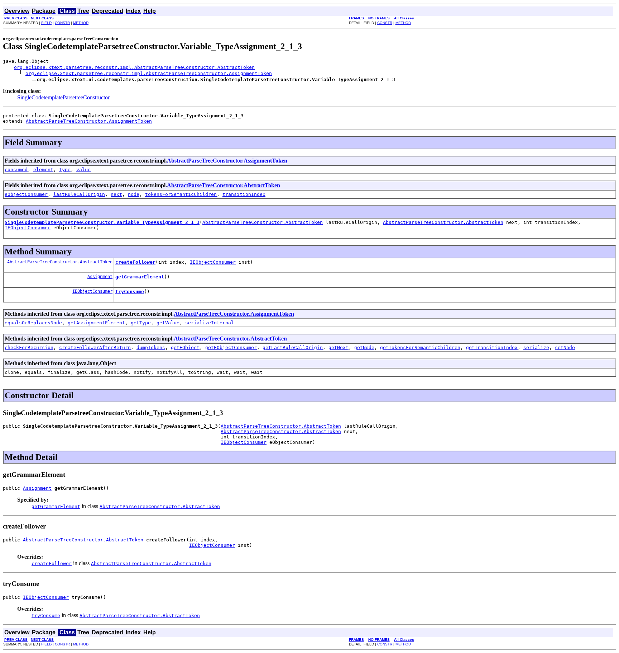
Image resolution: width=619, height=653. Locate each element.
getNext (338, 347)
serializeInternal (209, 322)
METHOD (80, 23)
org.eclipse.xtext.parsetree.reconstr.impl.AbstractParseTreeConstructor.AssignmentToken (148, 73)
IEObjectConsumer (28, 227)
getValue (168, 322)
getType (141, 322)
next (116, 194)
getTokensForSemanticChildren (420, 347)
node (133, 194)
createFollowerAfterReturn (95, 347)
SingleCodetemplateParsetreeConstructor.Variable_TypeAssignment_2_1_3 (102, 222)
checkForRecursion (29, 347)
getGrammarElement (139, 276)
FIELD (46, 23)
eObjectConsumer (26, 194)
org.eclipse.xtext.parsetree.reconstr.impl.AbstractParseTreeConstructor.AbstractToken (134, 67)
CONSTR (62, 23)
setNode (565, 347)
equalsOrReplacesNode (33, 322)
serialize (536, 347)
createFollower (135, 262)
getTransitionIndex (492, 347)
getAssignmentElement (96, 322)
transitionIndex (243, 194)
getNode (364, 347)
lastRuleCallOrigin (79, 194)
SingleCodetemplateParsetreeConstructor (63, 97)
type (65, 169)
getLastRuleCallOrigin (293, 347)
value (83, 169)
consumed (16, 169)
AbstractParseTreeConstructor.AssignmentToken (89, 121)
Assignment (99, 276)
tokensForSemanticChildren (181, 194)
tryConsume (129, 291)
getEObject (185, 347)
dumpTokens (150, 347)
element (43, 169)
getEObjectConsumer (231, 347)
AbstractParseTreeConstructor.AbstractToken (223, 185)
